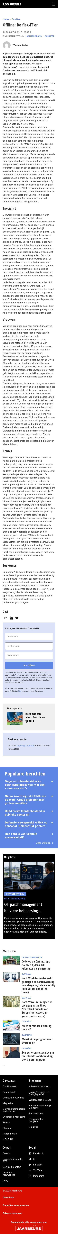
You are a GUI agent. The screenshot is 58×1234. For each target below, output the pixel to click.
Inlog (5, 1180)
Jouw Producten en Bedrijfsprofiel (39, 1093)
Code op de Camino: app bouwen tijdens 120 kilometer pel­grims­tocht (36, 965)
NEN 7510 (8, 1139)
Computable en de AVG (12, 1160)
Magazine (8, 1103)
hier (19, 691)
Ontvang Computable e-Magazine (14, 1110)
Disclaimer (8, 1197)
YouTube (38, 1170)
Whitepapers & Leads (40, 1100)
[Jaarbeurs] (29, 1227)
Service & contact (12, 1167)
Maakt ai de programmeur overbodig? (37, 1041)
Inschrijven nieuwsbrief (9, 1173)
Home (6, 19)
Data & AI (26, 974)
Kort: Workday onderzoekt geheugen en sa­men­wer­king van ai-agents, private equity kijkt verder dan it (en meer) (38, 985)
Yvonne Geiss (20, 45)
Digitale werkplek (32, 957)
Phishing (7, 1128)
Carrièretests (9, 1086)
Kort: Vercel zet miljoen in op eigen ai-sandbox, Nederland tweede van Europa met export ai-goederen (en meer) (37, 1009)
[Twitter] (16, 618)
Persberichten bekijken (36, 1120)
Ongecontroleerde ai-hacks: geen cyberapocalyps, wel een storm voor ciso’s (24, 785)
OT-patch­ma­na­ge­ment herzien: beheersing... (23, 907)
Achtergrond (34, 36)
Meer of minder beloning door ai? (36, 1027)
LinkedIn (37, 1164)
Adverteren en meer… (40, 1086)
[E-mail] (6, 618)
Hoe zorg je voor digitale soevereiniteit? (21, 835)
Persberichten (36, 1113)
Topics (6, 1122)
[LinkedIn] (11, 618)
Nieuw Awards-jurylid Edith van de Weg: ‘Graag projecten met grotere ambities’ (25, 799)
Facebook (38, 1153)
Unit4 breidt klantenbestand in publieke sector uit (25, 812)
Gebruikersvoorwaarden (16, 1205)
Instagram (38, 1176)
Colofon (7, 1153)
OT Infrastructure (14, 899)
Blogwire (33, 1127)
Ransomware (10, 1133)
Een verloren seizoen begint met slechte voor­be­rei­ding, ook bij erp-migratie (38, 1056)
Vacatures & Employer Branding (40, 1106)
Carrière (16, 19)
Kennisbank (9, 1092)
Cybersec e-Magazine (14, 1116)
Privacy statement (12, 1213)
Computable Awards (13, 1097)
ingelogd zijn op (25, 745)
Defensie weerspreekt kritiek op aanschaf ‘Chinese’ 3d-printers (26, 824)
